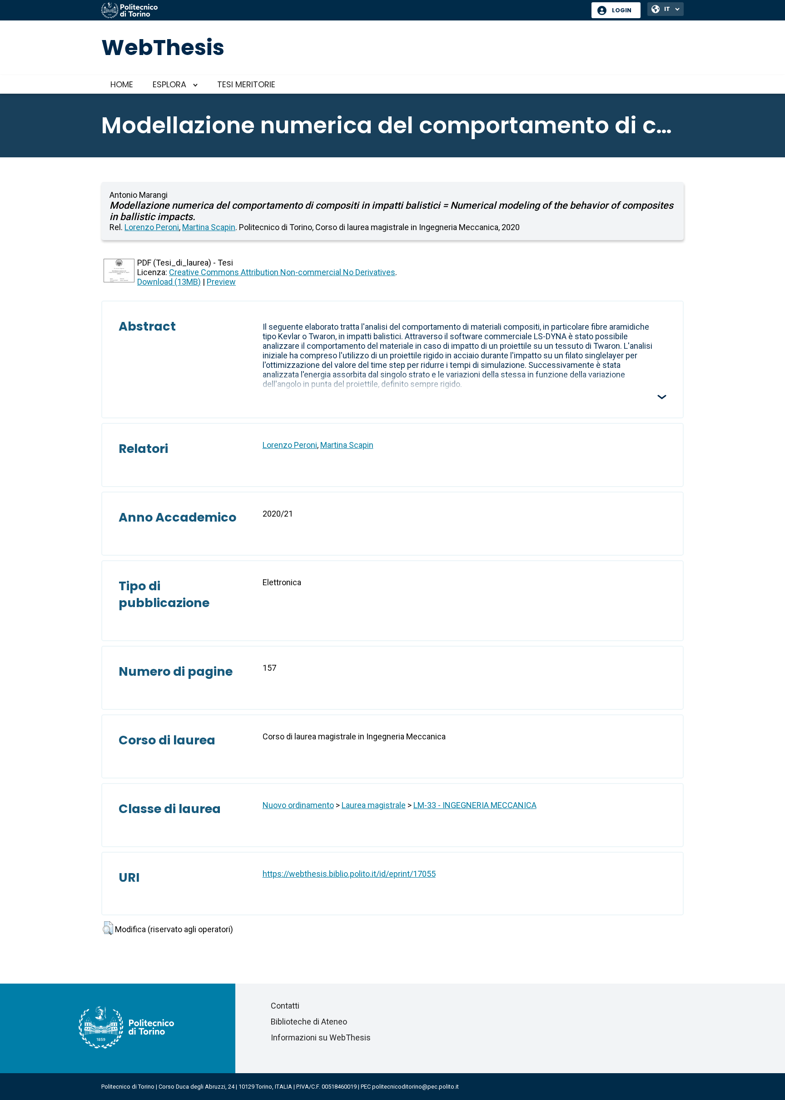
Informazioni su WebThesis (321, 1037)
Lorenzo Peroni (151, 227)
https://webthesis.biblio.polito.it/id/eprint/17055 (349, 874)
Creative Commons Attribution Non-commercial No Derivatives (282, 272)
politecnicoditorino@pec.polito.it (415, 1086)
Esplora (169, 84)
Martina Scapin (208, 227)
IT (667, 9)
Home (121, 84)
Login (621, 10)
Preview (221, 281)
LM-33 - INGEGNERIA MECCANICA (475, 805)
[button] (108, 928)
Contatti (285, 1005)
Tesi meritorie (246, 84)
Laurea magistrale (374, 805)
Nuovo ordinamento (298, 805)
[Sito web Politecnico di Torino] (343, 11)
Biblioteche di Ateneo (309, 1021)
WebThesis (162, 47)
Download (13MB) (169, 281)
